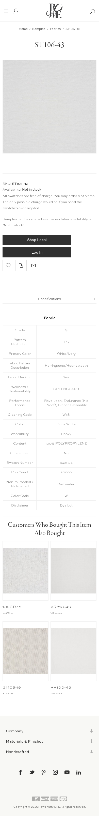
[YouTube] (67, 772)
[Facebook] (20, 772)
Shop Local (37, 239)
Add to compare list (21, 265)
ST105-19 (12, 687)
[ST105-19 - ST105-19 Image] (25, 651)
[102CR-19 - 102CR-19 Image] (25, 570)
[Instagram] (55, 772)
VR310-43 (61, 606)
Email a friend (33, 265)
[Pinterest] (44, 772)
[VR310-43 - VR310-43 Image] (73, 570)
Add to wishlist (8, 265)
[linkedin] (79, 772)
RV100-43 (61, 687)
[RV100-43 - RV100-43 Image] (73, 651)
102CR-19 (12, 606)
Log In (36, 252)
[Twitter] (32, 772)
